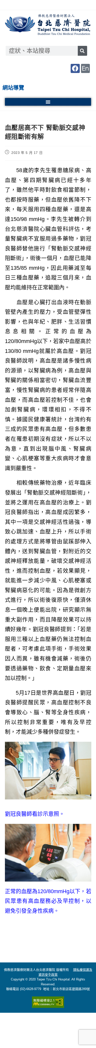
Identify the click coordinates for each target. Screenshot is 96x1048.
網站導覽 (13, 88)
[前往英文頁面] (85, 68)
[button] (48, 102)
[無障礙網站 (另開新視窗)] (48, 1002)
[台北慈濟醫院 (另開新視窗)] (48, 25)
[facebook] (75, 68)
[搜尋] (82, 51)
